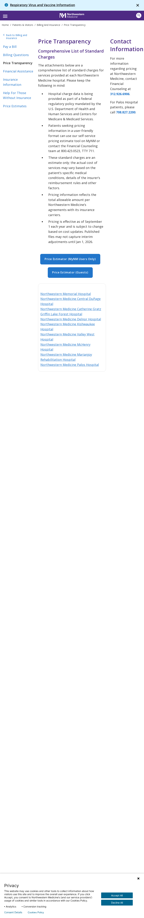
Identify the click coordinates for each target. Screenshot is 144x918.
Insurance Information (12, 82)
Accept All (117, 895)
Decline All (117, 902)
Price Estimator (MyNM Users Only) (70, 259)
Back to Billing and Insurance (15, 37)
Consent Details (13, 912)
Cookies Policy (36, 912)
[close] (138, 5)
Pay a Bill (10, 46)
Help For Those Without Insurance (17, 95)
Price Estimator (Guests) (70, 272)
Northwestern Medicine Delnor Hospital (70, 319)
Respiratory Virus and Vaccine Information (42, 5)
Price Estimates (15, 106)
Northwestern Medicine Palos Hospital (69, 365)
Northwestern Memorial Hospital (65, 294)
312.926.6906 (119, 94)
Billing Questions (16, 55)
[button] (4, 15)
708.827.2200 (125, 112)
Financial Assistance (18, 71)
